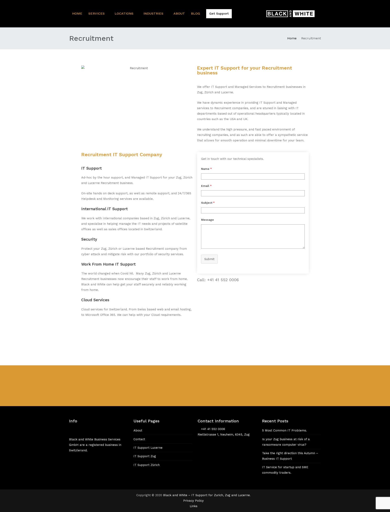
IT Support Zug (144, 456)
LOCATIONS (124, 13)
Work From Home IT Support (108, 264)
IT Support (91, 168)
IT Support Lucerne (147, 448)
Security (89, 239)
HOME (77, 13)
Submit (209, 259)
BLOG (195, 13)
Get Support (219, 13)
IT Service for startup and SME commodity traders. (285, 469)
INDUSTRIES (153, 13)
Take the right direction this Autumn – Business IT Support (290, 455)
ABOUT (179, 13)
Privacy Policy (193, 500)
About (137, 430)
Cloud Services (95, 300)
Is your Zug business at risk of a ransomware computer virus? (286, 441)
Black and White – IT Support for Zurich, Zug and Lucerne (206, 495)
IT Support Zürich (146, 465)
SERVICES (96, 13)
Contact (139, 439)
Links (193, 506)
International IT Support (104, 209)
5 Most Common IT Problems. (284, 430)
